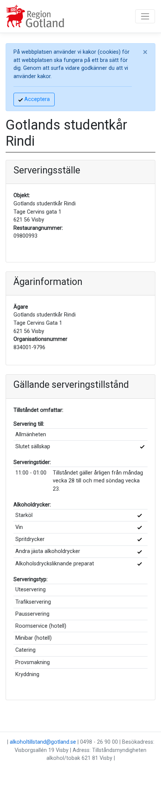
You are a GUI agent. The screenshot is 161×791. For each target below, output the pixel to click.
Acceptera (36, 99)
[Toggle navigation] (145, 16)
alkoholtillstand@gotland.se (43, 742)
